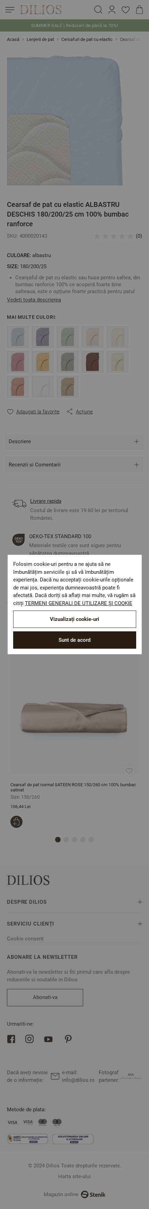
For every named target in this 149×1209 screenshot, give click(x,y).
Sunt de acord (74, 640)
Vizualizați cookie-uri (74, 619)
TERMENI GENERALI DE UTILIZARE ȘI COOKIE (78, 603)
